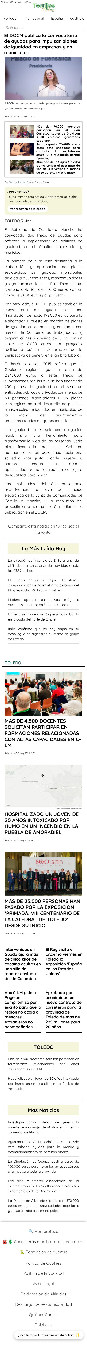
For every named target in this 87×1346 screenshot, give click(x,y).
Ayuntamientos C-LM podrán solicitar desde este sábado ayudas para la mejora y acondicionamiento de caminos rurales (43, 1147)
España (57, 18)
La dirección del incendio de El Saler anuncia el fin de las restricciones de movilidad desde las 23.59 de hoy (43, 565)
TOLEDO (13, 662)
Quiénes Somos (43, 1314)
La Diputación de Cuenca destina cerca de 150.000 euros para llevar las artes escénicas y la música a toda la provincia (43, 1166)
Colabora (43, 1324)
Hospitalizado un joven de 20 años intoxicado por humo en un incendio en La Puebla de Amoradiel (43, 1083)
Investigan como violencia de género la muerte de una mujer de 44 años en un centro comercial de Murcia (43, 1127)
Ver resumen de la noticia (27, 208)
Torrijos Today (17, 182)
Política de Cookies (43, 1263)
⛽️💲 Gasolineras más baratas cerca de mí (43, 1241)
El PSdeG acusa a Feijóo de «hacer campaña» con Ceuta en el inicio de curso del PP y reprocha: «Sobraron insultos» (43, 585)
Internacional (34, 18)
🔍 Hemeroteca (43, 1231)
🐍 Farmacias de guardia (44, 1251)
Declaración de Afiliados (43, 1293)
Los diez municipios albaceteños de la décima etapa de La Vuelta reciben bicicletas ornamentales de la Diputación (43, 1186)
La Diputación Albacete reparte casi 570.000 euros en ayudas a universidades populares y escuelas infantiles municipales (43, 1205)
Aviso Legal (43, 1283)
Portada (10, 18)
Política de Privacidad (43, 1273)
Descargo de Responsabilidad (43, 1304)
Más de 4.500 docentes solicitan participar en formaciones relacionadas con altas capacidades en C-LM (43, 1064)
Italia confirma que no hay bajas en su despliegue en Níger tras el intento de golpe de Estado (43, 634)
